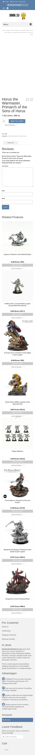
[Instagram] (7, 8)
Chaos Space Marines (13, 136)
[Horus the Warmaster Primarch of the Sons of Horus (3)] (8, 74)
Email (3, 198)
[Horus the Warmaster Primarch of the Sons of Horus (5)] (8, 83)
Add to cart (17, 121)
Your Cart (18, 1)
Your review (5, 166)
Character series (23, 136)
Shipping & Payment (9, 635)
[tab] (10, 142)
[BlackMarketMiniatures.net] (17, 16)
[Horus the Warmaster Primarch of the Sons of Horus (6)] (26, 83)
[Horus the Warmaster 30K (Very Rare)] (27, 99)
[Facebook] (4, 8)
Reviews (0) (11, 142)
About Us (5, 627)
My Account (6, 720)
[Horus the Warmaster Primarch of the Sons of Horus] (17, 53)
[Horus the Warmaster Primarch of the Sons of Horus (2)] (17, 74)
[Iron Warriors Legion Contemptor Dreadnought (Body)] (31, 99)
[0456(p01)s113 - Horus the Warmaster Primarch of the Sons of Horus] (17, 92)
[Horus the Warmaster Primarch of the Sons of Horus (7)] (17, 83)
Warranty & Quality (8, 639)
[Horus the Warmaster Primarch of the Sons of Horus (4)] (26, 74)
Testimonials (6, 631)
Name (3, 190)
